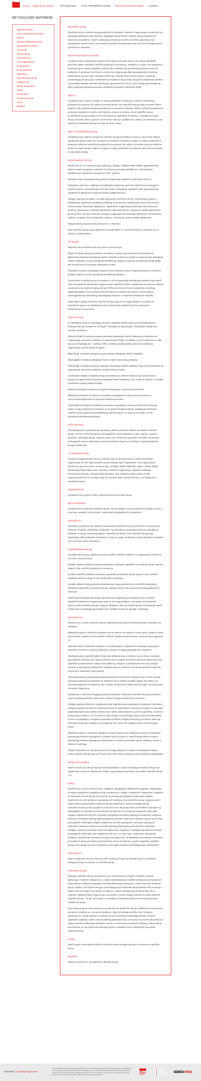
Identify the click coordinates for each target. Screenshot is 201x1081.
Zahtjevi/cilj (23, 81)
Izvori (20, 102)
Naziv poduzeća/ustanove (30, 33)
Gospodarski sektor (27, 45)
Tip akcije (22, 49)
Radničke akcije (25, 29)
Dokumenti (22, 94)
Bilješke (21, 106)
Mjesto (20, 37)
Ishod (20, 89)
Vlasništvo (22, 73)
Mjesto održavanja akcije (30, 41)
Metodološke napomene (129, 5)
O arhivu (153, 5)
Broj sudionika (24, 69)
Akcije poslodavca (26, 85)
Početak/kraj (23, 57)
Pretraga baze (68, 5)
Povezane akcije (25, 98)
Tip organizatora (25, 61)
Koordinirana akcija (27, 77)
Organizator (23, 65)
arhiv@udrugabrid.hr (27, 1071)
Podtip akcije (23, 53)
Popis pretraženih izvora (95, 5)
